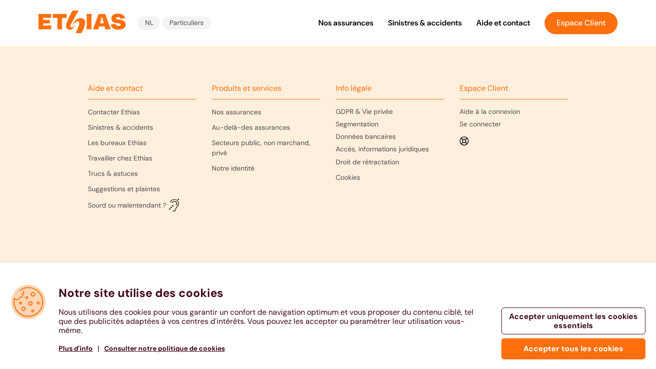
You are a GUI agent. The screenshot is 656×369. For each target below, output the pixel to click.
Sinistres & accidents (425, 23)
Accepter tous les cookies (573, 349)
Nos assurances (346, 23)
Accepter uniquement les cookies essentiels (573, 321)
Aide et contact (503, 23)
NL (149, 22)
